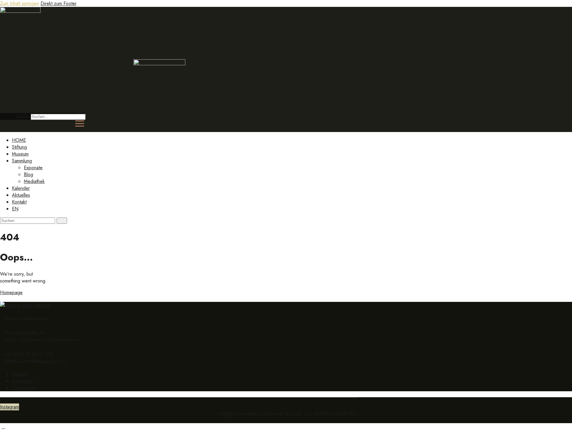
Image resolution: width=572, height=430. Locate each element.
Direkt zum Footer (59, 3)
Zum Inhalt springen (19, 3)
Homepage (11, 292)
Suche (22, 116)
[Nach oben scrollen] (3, 426)
